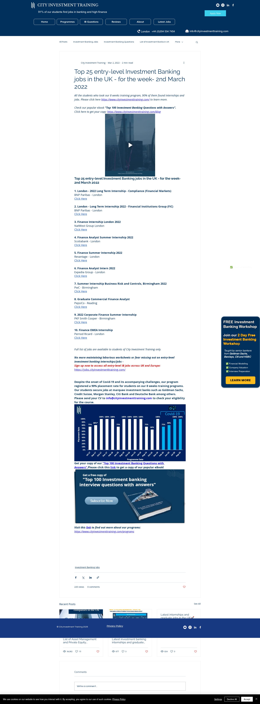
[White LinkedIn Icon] (228, 5)
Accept (247, 699)
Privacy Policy (118, 699)
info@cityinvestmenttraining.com (209, 31)
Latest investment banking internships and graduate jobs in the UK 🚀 (129, 641)
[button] (196, 42)
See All (197, 603)
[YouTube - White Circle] (217, 5)
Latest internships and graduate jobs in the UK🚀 (177, 616)
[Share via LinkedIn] (90, 577)
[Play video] (130, 145)
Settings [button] (218, 699)
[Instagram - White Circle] (222, 5)
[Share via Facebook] (75, 577)
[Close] (256, 699)
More (177, 42)
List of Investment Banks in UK (154, 42)
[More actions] (184, 62)
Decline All (232, 699)
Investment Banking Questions (119, 42)
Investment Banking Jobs (85, 42)
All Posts (63, 42)
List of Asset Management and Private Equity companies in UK (79, 641)
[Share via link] (97, 577)
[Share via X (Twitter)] (83, 577)
